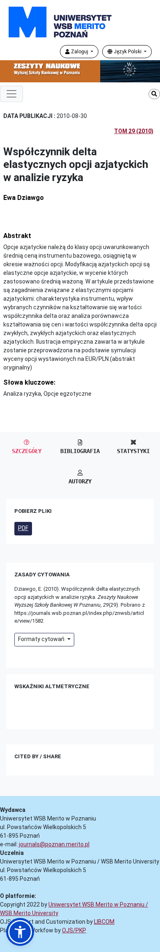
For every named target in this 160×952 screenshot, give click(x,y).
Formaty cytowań (42, 639)
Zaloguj (79, 51)
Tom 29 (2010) (133, 131)
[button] (20, 932)
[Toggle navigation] (11, 94)
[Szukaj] (154, 94)
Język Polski (127, 51)
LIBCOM (104, 921)
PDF (23, 528)
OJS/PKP (74, 930)
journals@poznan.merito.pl (54, 844)
